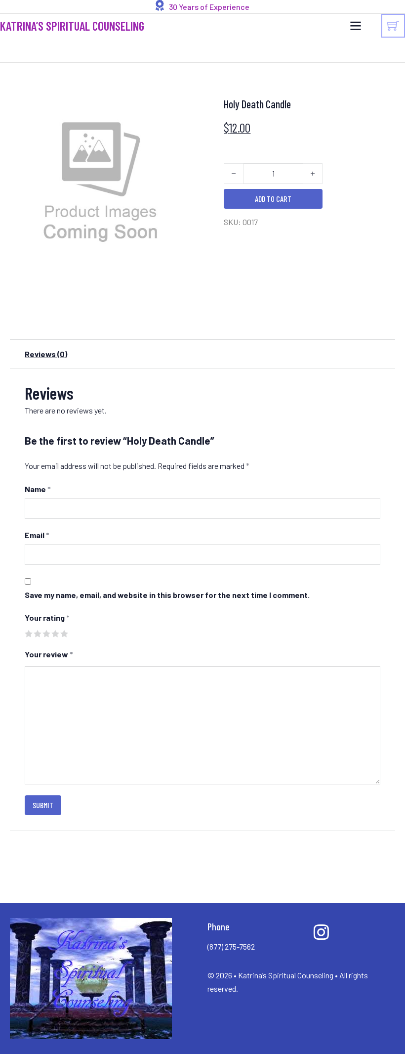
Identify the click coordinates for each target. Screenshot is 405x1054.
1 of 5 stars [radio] (28, 633)
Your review (49, 654)
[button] (178, 101)
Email (37, 535)
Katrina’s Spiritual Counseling (72, 26)
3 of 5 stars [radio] (46, 633)
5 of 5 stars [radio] (64, 633)
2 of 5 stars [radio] (37, 633)
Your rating (47, 617)
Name (38, 489)
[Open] (356, 26)
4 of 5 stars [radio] (55, 633)
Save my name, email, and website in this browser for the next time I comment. (167, 594)
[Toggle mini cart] (393, 26)
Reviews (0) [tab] (46, 354)
